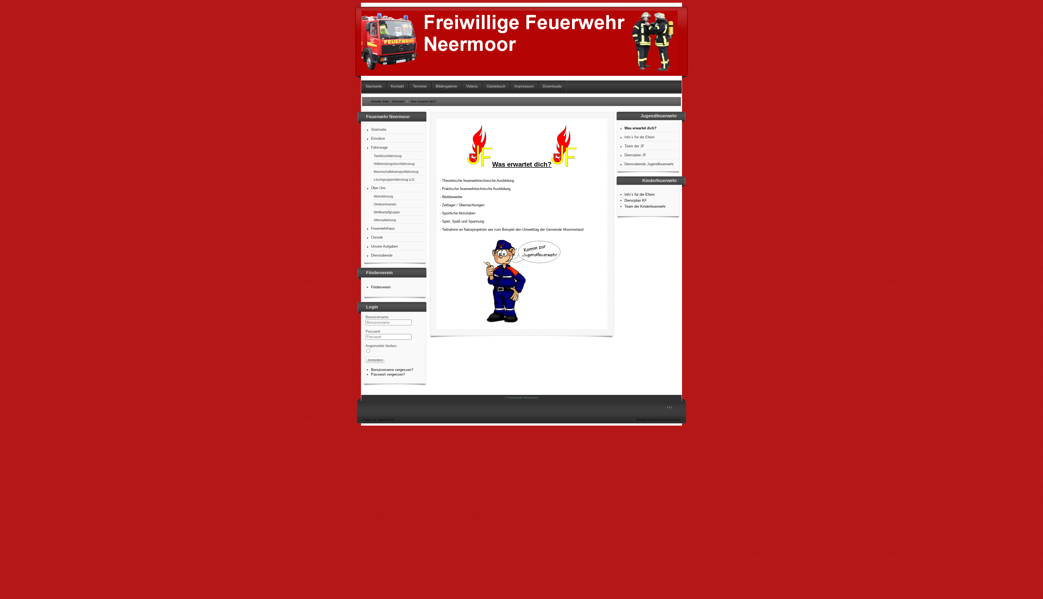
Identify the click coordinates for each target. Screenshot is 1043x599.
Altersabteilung (385, 220)
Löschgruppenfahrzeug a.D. (394, 179)
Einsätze (378, 138)
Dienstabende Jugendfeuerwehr (649, 164)
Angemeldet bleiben (381, 346)
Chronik (377, 237)
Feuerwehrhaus (383, 228)
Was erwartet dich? (640, 128)
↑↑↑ (669, 407)
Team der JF (634, 146)
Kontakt (397, 86)
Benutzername (377, 317)
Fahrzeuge (379, 147)
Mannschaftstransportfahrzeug (396, 171)
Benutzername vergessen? (392, 370)
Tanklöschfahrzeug (388, 156)
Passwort (373, 331)
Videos (472, 86)
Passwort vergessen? (388, 374)
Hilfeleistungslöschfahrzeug (394, 164)
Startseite (374, 86)
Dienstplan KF (635, 200)
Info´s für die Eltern (639, 137)
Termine (420, 86)
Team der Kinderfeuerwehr (644, 206)
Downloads (552, 86)
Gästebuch (496, 86)
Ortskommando (385, 204)
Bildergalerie (446, 86)
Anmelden (375, 360)
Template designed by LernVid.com (658, 419)
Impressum (524, 86)
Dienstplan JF (635, 155)
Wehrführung (383, 196)
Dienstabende (381, 255)
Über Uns (378, 188)
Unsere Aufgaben (384, 246)
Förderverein (381, 287)
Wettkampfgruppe (387, 212)
